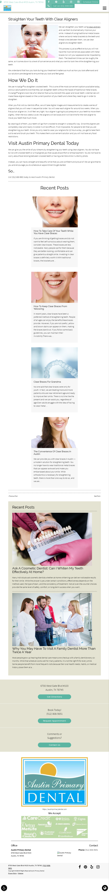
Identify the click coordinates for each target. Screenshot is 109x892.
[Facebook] (49, 2)
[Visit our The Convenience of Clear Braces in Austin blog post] (54, 432)
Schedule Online (90, 2)
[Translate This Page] (105, 888)
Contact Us (54, 745)
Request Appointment (54, 721)
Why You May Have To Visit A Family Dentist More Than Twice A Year (54, 650)
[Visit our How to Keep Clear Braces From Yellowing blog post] (54, 287)
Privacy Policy (12, 873)
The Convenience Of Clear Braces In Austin (52, 452)
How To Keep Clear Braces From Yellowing (50, 307)
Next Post (97, 496)
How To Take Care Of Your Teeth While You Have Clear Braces (53, 232)
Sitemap (20, 873)
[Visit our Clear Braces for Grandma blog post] (54, 362)
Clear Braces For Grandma (47, 381)
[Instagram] (71, 2)
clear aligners (94, 26)
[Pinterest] (56, 2)
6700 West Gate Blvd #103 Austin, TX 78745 (23, 2)
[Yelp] (64, 2)
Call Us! (63, 6)
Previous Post (13, 496)
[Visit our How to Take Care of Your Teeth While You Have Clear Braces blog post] (54, 211)
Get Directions (54, 697)
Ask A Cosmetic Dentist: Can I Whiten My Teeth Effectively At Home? (47, 570)
